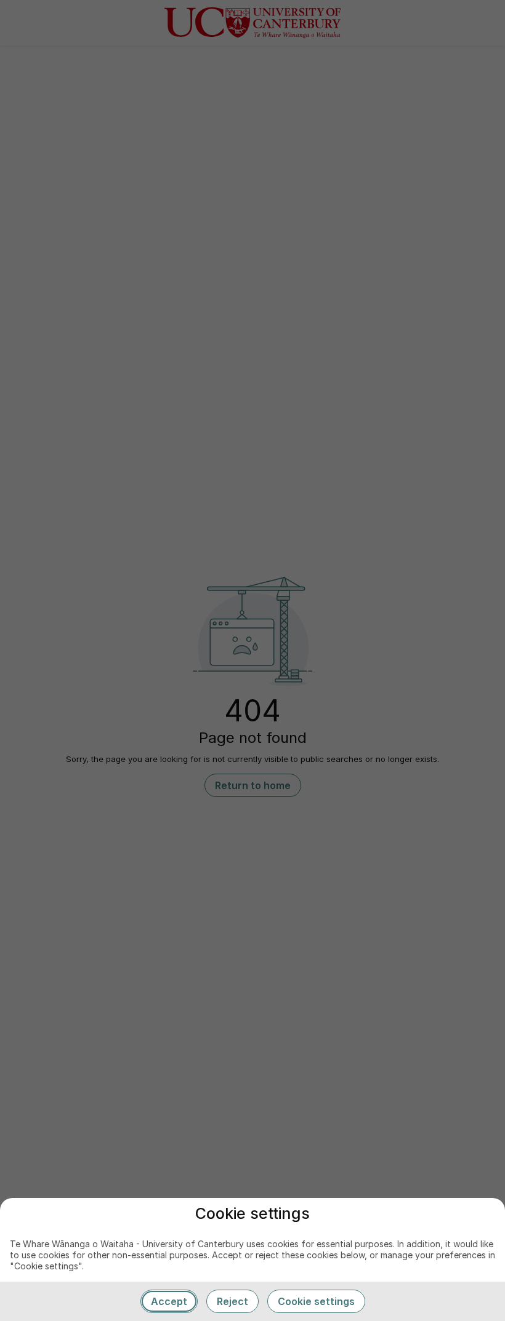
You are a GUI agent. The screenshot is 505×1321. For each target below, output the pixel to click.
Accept (169, 1301)
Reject (232, 1301)
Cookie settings (316, 1301)
